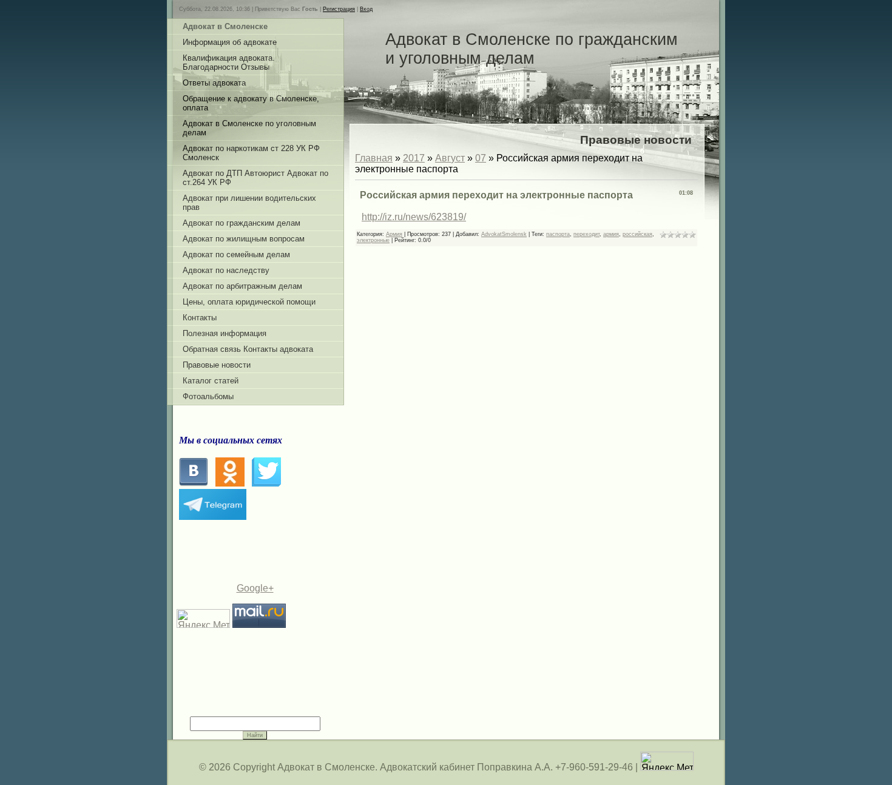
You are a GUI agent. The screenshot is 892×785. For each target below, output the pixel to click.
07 (480, 158)
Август (450, 158)
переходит (586, 234)
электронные (373, 240)
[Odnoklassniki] (230, 483)
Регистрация (339, 9)
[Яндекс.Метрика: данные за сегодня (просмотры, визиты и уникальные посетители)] (667, 761)
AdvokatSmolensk (504, 234)
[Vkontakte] (193, 483)
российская (637, 234)
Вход (366, 9)
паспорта (558, 234)
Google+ (255, 588)
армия (611, 234)
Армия (394, 234)
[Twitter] (266, 483)
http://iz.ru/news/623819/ (414, 217)
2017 (414, 158)
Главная (374, 158)
